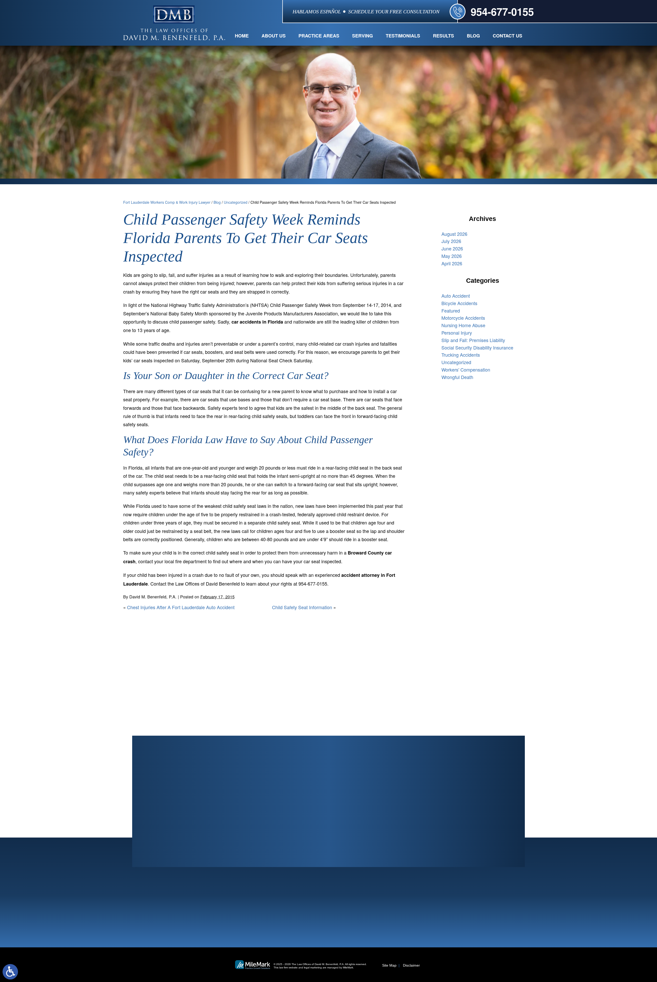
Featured (450, 310)
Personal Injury (456, 332)
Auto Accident (455, 295)
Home (242, 35)
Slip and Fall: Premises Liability (473, 340)
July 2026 (451, 241)
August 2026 (454, 233)
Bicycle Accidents (459, 303)
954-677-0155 (502, 11)
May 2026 (451, 255)
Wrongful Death (457, 377)
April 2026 (451, 263)
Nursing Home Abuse (463, 325)
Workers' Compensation (465, 369)
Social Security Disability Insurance (477, 347)
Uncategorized (235, 202)
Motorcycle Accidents (463, 317)
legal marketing (313, 967)
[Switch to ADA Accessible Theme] (10, 971)
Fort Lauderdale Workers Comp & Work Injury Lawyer (166, 202)
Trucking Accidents (460, 354)
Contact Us (507, 35)
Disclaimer (411, 965)
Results (443, 35)
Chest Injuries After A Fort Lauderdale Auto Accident (181, 607)
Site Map (389, 965)
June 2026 (452, 248)
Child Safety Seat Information (302, 607)
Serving (362, 35)
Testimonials (403, 35)
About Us (274, 35)
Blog (473, 35)
